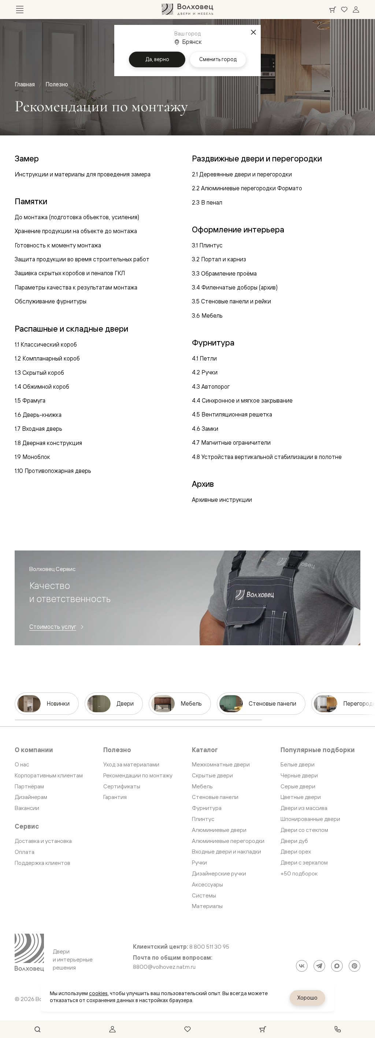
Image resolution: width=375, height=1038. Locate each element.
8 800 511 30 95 (209, 947)
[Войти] (356, 9)
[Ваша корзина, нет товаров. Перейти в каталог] (332, 9)
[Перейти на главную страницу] (187, 9)
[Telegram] (319, 966)
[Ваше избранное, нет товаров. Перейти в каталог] (344, 9)
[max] (337, 966)
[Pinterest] (354, 966)
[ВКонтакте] (302, 966)
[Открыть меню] (20, 9)
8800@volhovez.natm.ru (164, 967)
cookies (98, 993)
